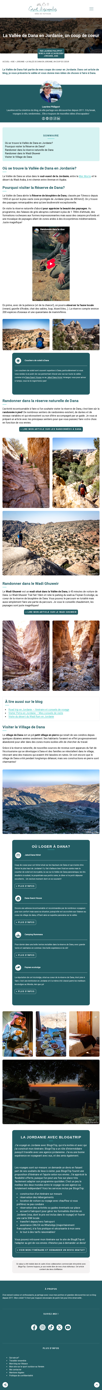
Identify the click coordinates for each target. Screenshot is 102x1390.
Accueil (5, 62)
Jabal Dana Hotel (54, 377)
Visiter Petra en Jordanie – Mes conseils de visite (35, 713)
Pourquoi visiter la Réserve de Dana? (25, 146)
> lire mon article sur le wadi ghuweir (51, 612)
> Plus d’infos (25, 886)
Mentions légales (16, 1372)
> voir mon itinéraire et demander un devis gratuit (51, 1250)
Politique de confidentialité (21, 1375)
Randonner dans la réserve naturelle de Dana (29, 149)
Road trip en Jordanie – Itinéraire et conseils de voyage (38, 709)
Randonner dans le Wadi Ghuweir (22, 153)
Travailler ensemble (17, 1360)
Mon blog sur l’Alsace (18, 1363)
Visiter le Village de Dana (18, 156)
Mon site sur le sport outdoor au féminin (26, 1366)
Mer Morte (85, 176)
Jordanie (48, 56)
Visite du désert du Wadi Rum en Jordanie (31, 716)
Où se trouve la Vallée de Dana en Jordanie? (29, 142)
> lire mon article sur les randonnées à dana (51, 429)
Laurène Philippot (53, 51)
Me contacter (15, 1369)
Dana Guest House (33, 377)
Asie (56, 56)
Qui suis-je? (14, 1358)
